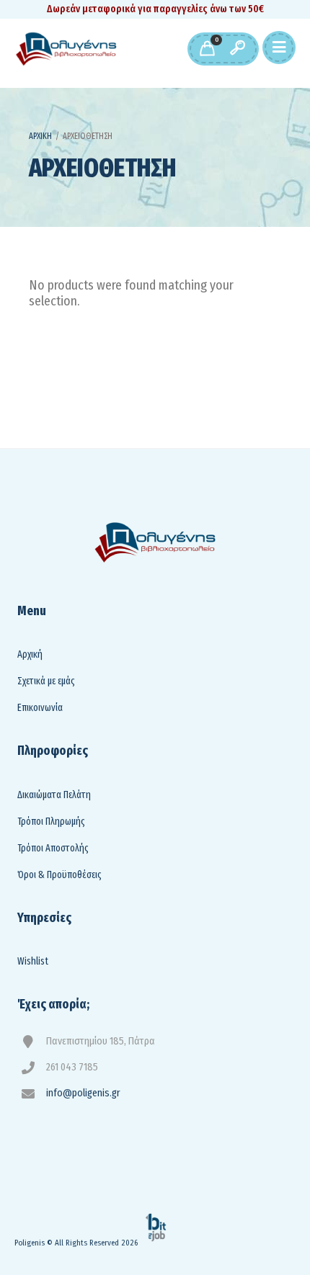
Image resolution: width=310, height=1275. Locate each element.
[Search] (237, 49)
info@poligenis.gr (83, 1093)
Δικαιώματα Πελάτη (54, 795)
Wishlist (32, 961)
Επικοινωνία (40, 708)
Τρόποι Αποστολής (53, 848)
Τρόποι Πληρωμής (51, 821)
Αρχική (30, 654)
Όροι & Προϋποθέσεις (59, 875)
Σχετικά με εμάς (46, 681)
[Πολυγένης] (66, 49)
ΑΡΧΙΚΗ (40, 136)
